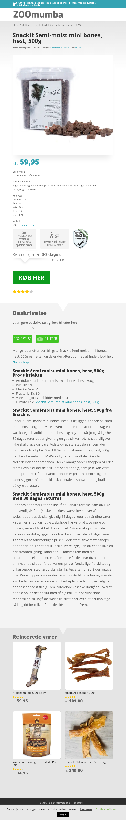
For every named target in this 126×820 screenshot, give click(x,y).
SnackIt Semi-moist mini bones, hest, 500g (67, 402)
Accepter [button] (63, 814)
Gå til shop (21, 362)
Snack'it (78, 47)
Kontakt (78, 802)
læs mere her (28, 225)
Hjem (15, 25)
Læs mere (86, 809)
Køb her (31, 278)
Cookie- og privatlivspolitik (55, 802)
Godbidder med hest (30, 25)
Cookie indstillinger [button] (106, 809)
